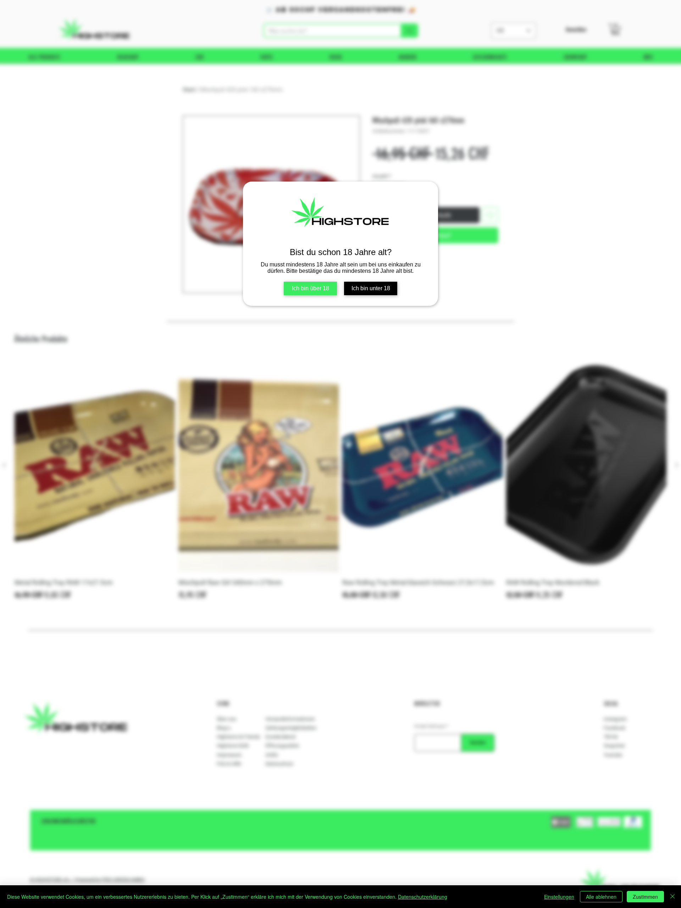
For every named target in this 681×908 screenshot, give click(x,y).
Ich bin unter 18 (370, 288)
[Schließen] (672, 896)
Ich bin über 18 (310, 288)
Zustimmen (645, 896)
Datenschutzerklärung (422, 896)
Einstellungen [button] (559, 896)
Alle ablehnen (601, 896)
